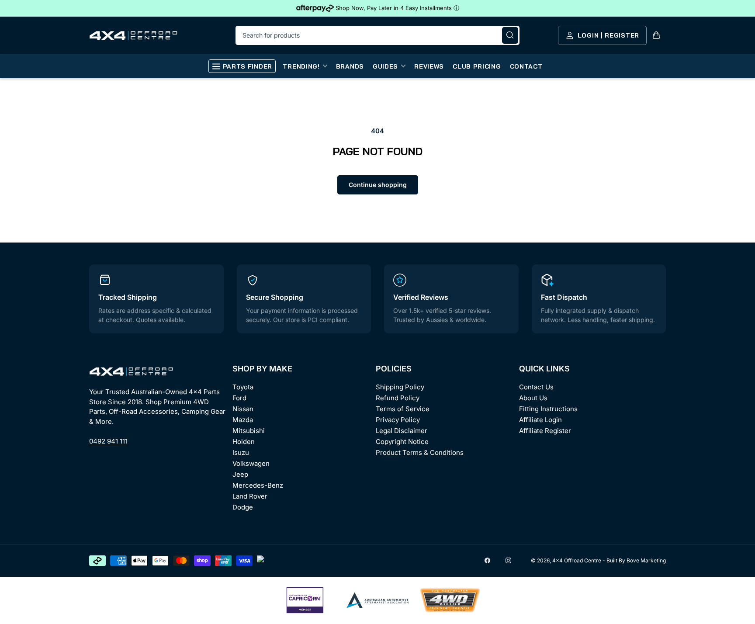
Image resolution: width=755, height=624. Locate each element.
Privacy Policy (398, 420)
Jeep (240, 474)
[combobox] (377, 35)
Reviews (429, 66)
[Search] (510, 35)
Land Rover (249, 496)
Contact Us (536, 387)
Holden (243, 441)
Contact (526, 66)
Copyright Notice (402, 441)
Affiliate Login (540, 420)
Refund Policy (397, 398)
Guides (385, 66)
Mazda (242, 420)
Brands (350, 66)
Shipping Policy (400, 387)
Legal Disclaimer (401, 430)
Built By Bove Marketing (636, 560)
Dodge (242, 507)
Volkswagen (251, 463)
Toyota (242, 387)
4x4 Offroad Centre (576, 560)
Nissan (242, 409)
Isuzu (240, 452)
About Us (533, 398)
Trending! (301, 66)
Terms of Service (402, 409)
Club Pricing (477, 66)
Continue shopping (378, 184)
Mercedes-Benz (257, 485)
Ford (239, 398)
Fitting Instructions (548, 409)
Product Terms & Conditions (420, 452)
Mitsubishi (248, 430)
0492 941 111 (108, 441)
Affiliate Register (545, 430)
